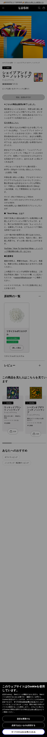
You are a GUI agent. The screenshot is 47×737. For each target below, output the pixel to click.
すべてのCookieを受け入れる (23, 732)
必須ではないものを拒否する (23, 725)
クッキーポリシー (34, 709)
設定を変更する (23, 719)
